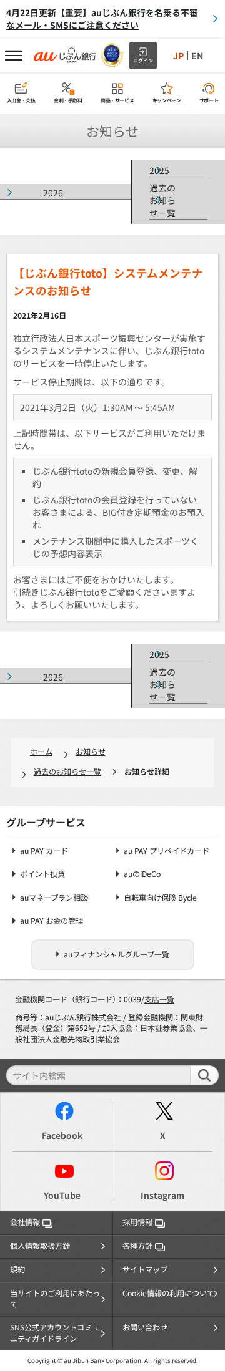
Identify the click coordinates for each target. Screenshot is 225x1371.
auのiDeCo (142, 874)
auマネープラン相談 (54, 898)
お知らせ (91, 751)
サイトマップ (145, 1269)
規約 (17, 1269)
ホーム (41, 751)
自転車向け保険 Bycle (160, 898)
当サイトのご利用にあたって (55, 1298)
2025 (159, 170)
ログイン (143, 60)
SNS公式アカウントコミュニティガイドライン (54, 1333)
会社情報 (25, 1222)
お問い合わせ (145, 1327)
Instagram (162, 1195)
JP (178, 55)
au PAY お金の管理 (51, 921)
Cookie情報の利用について (168, 1293)
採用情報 (137, 1222)
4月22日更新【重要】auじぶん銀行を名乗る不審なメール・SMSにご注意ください (102, 18)
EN (197, 55)
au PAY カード (44, 851)
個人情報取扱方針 (40, 1245)
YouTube (62, 1195)
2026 (53, 193)
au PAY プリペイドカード (166, 851)
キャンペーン (166, 100)
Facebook (62, 1135)
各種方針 (137, 1245)
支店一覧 (159, 999)
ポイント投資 (42, 874)
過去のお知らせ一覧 (162, 200)
